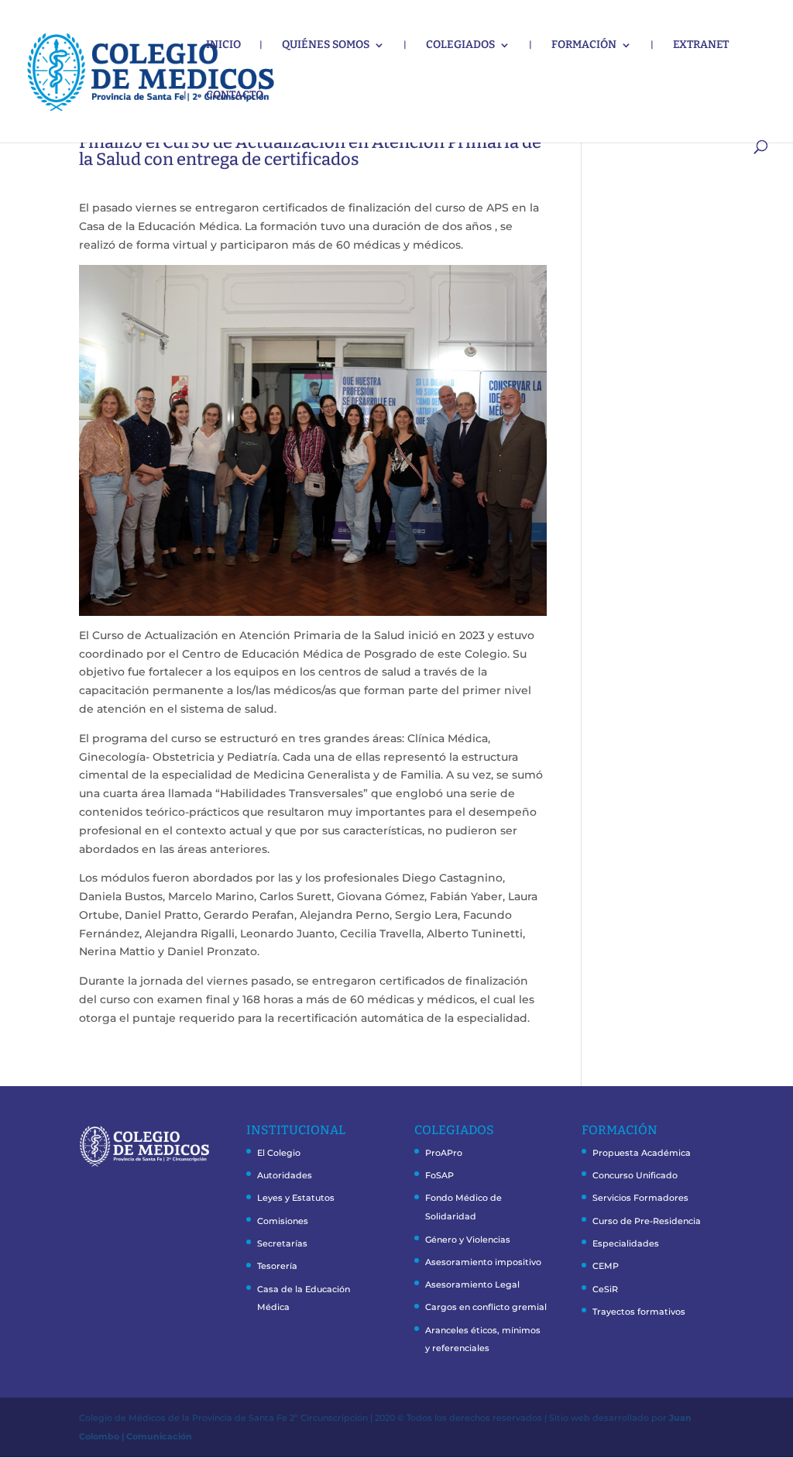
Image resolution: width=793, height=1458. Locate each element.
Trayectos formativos (638, 1311)
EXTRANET (701, 45)
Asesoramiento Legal (472, 1284)
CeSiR (605, 1289)
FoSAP (439, 1175)
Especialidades (625, 1243)
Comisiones (282, 1221)
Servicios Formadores (640, 1197)
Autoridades (284, 1175)
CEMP (605, 1265)
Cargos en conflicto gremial (486, 1307)
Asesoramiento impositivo (483, 1262)
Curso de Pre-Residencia (646, 1221)
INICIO (223, 45)
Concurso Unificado (635, 1175)
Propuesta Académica (641, 1152)
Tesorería (277, 1265)
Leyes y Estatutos (296, 1197)
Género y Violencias (467, 1239)
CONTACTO (234, 95)
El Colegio (278, 1152)
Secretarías (282, 1243)
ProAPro (443, 1152)
